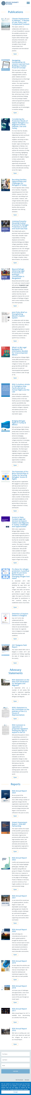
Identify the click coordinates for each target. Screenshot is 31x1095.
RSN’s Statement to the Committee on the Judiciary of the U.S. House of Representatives (20, 711)
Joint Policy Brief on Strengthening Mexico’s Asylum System (19, 315)
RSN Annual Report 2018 (19, 987)
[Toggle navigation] (28, 3)
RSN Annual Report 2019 (19, 962)
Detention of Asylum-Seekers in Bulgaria (20, 615)
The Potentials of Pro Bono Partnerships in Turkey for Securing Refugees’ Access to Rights (20, 475)
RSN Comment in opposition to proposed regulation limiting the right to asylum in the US (20, 728)
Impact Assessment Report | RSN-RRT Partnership (19, 824)
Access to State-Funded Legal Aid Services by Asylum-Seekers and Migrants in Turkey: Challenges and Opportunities (20, 521)
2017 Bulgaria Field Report (19, 646)
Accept (16, 1092)
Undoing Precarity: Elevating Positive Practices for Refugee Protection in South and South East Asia (20, 225)
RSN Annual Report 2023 (19, 792)
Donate (27, 1080)
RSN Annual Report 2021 (19, 897)
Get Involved (19, 1080)
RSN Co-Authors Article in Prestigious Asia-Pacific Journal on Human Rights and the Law (21, 388)
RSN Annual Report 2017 (19, 1010)
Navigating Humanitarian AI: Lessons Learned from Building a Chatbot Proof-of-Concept (20, 64)
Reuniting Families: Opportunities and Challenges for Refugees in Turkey (19, 182)
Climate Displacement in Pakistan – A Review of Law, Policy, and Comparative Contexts (20, 21)
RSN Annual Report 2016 (19, 1029)
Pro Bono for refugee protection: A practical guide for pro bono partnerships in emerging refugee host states (21, 573)
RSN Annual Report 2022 (19, 859)
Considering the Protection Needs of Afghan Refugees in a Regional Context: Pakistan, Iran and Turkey (20, 123)
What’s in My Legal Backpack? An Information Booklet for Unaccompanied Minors (20, 351)
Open (15, 54)
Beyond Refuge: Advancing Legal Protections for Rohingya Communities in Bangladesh (18, 273)
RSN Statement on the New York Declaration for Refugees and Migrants (20, 682)
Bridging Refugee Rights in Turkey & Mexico (19, 423)
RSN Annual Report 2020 (19, 930)
